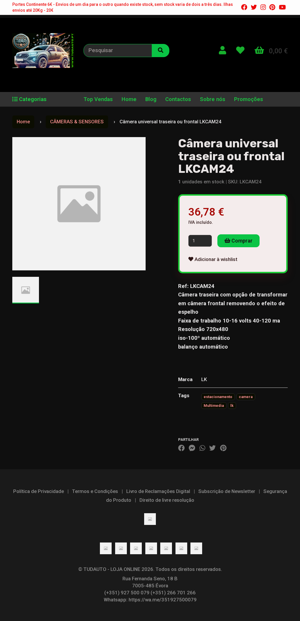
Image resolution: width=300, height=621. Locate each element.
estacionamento (218, 397)
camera (246, 397)
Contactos (178, 99)
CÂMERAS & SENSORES (77, 121)
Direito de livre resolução (166, 500)
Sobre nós (212, 99)
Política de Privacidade (38, 491)
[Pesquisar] (160, 50)
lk (231, 405)
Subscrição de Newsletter (226, 491)
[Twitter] (254, 7)
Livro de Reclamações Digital (158, 491)
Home (129, 99)
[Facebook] (244, 7)
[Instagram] (263, 7)
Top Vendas (98, 99)
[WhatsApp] (202, 448)
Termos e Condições (95, 491)
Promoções (248, 99)
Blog (150, 99)
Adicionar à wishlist (215, 259)
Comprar (241, 241)
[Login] (222, 50)
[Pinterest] (272, 7)
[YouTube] (282, 7)
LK (204, 379)
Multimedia (214, 405)
